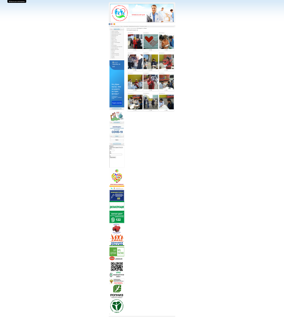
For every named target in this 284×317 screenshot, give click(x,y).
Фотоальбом (133, 28)
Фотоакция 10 (131, 93)
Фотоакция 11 (146, 93)
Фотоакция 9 (161, 73)
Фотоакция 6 (161, 52)
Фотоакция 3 (161, 32)
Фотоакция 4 (130, 52)
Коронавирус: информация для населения (131, 26)
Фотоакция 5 (146, 52)
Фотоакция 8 (146, 73)
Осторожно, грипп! (143, 26)
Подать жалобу (117, 103)
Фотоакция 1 (130, 32)
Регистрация (117, 26)
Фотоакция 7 (130, 73)
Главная (112, 26)
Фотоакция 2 (146, 32)
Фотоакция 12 (162, 93)
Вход (121, 26)
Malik (136, 42)
